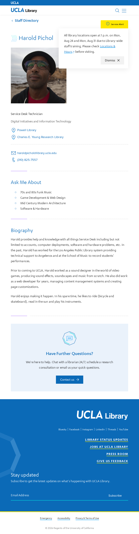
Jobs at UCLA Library (109, 446)
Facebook (74, 429)
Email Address (20, 495)
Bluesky (62, 429)
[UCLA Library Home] (102, 415)
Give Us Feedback (112, 461)
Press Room (117, 454)
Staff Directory (26, 20)
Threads (112, 429)
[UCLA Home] (15, 2)
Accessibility (63, 518)
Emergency (46, 518)
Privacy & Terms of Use (87, 518)
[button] (24, 10)
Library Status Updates (106, 439)
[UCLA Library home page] (24, 10)
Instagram (87, 429)
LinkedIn (100, 429)
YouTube (123, 429)
